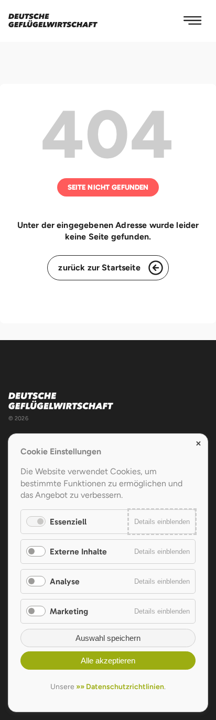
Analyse (65, 581)
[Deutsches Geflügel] (53, 21)
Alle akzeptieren (108, 660)
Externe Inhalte (78, 552)
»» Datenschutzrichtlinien (120, 686)
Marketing (69, 611)
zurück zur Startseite (99, 267)
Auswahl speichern (108, 638)
